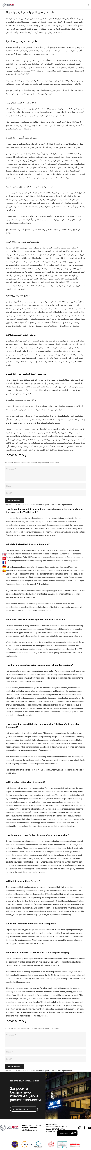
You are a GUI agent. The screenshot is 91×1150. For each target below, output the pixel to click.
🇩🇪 (4, 566)
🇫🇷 (4, 562)
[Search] (88, 4)
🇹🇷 (4, 558)
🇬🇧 (4, 554)
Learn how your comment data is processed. (54, 504)
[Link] (8, 5)
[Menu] (83, 5)
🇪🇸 (4, 571)
